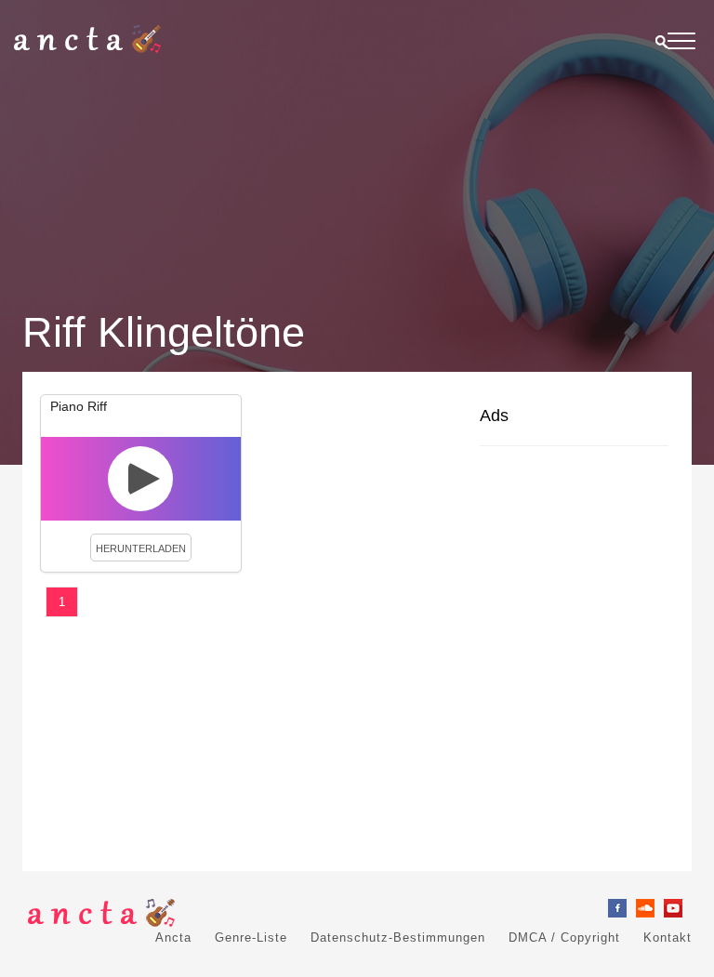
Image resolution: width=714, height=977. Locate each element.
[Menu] (681, 44)
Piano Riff (78, 406)
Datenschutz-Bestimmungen (398, 937)
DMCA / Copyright (564, 937)
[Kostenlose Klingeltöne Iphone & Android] (87, 48)
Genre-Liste (251, 937)
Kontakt (667, 937)
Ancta (173, 937)
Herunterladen (141, 548)
